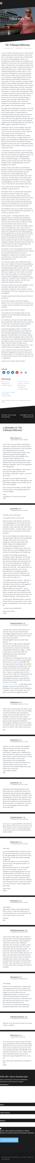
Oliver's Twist (5, 381)
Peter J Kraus (14, 438)
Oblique (29, 1157)
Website (2, 1121)
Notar (29, 400)
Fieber (16, 400)
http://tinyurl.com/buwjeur (10, 684)
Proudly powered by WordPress (10, 1157)
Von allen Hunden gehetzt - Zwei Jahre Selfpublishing (24, 383)
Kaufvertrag (21, 400)
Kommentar (4, 1084)
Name (2, 1105)
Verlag (3, 402)
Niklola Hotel (14, 842)
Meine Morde (28, 48)
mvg (26, 400)
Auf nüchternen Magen (8, 392)
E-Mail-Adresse (5, 1113)
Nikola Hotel (14, 1035)
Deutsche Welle (10, 400)
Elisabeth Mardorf (16, 623)
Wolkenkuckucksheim (17, 930)
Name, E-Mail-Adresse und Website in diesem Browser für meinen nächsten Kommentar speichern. (17, 1132)
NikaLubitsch (19, 48)
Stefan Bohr (14, 508)
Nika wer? (17, 18)
